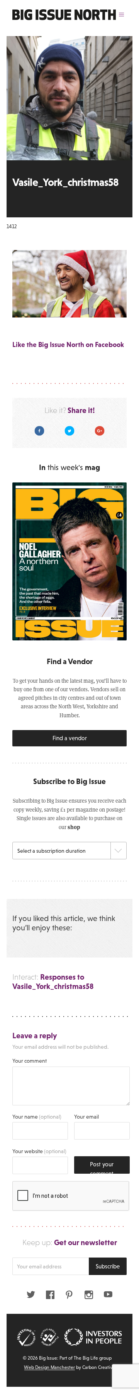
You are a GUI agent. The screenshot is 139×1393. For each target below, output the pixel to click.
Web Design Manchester (49, 1367)
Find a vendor (70, 738)
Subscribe (108, 1266)
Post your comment (102, 1167)
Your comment (29, 1061)
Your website (39, 1151)
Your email (86, 1117)
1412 (12, 226)
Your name (36, 1117)
